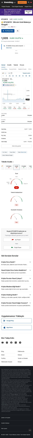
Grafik (9, 65)
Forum (22, 65)
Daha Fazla (9, 47)
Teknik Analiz (6, 162)
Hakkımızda (21, 351)
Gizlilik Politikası (5, 423)
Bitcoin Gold (23, 152)
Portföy (3, 358)
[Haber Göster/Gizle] (11, 73)
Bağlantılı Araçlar (22, 69)
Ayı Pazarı (18, 239)
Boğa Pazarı (17, 247)
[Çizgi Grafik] (5, 73)
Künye (19, 361)
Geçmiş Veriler (12, 69)
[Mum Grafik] (3, 73)
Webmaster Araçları (6, 361)
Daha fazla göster (16, 146)
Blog (2, 351)
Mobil (2, 355)
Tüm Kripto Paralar (17, 6)
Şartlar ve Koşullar (5, 417)
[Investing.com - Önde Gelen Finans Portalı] (10, 2)
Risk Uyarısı (4, 428)
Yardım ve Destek (23, 358)
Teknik (15, 65)
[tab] (9, 167)
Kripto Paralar (6, 6)
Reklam (20, 355)
